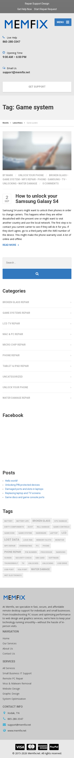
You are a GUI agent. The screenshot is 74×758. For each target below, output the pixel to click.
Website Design (11, 688)
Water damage (27, 183)
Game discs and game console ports (24, 497)
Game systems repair (16, 312)
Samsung (54, 179)
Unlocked (33, 563)
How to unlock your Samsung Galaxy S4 (37, 198)
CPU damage (60, 521)
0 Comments (51, 183)
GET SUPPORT (37, 86)
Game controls (61, 527)
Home (6, 638)
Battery (8, 521)
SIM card (40, 558)
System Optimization (14, 698)
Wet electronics (13, 575)
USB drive (62, 563)
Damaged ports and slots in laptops (24, 489)
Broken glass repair (16, 302)
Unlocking (10, 183)
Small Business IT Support (17, 673)
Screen (8, 558)
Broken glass (58, 175)
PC (37, 546)
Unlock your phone (31, 175)
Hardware (41, 533)
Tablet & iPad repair (16, 366)
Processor (46, 552)
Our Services (10, 643)
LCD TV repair (11, 323)
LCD (64, 532)
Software (54, 558)
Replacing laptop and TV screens (23, 493)
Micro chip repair (14, 344)
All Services (9, 668)
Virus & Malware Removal (17, 683)
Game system (11, 179)
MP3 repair (29, 179)
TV (63, 179)
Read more (9, 245)
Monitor (59, 540)
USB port (9, 569)
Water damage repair (16, 397)
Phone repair (11, 355)
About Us (8, 648)
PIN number (31, 552)
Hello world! (11, 480)
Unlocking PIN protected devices (22, 484)
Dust (30, 527)
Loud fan (27, 540)
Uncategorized (13, 376)
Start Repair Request (45, 9)
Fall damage (43, 527)
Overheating (25, 546)
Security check (23, 558)
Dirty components (14, 527)
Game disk (9, 533)
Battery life (22, 521)
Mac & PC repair (13, 334)
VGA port (22, 569)
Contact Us (9, 653)
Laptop (54, 533)
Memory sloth (43, 540)
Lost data (11, 539)
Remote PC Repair (13, 678)
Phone (42, 179)
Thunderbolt (11, 563)
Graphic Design (11, 693)
